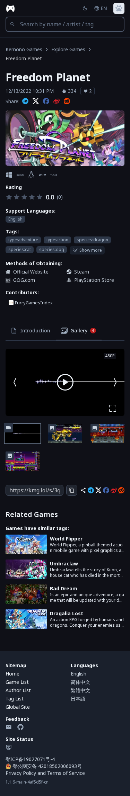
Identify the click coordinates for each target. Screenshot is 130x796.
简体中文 (80, 682)
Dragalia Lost (66, 613)
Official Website (31, 271)
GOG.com (24, 280)
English (78, 673)
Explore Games (68, 49)
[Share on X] (36, 101)
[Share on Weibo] (56, 101)
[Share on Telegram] (25, 101)
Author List (18, 690)
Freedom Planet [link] (24, 58)
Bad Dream (63, 588)
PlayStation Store (94, 280)
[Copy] (71, 490)
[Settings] (118, 8)
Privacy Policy (21, 773)
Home (12, 673)
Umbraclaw (64, 563)
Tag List (15, 698)
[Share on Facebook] (46, 101)
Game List (17, 682)
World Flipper (66, 538)
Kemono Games (24, 49)
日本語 (78, 698)
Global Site (18, 707)
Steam (81, 271)
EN (104, 8)
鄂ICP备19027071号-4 (30, 759)
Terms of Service (66, 773)
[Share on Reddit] (67, 101)
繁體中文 (80, 690)
